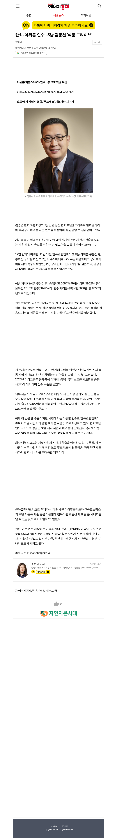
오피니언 (86, 15)
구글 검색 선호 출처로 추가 (31, 52)
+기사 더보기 (95, 564)
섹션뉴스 (58, 15)
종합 (28, 15)
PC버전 (65, 826)
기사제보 (53, 826)
